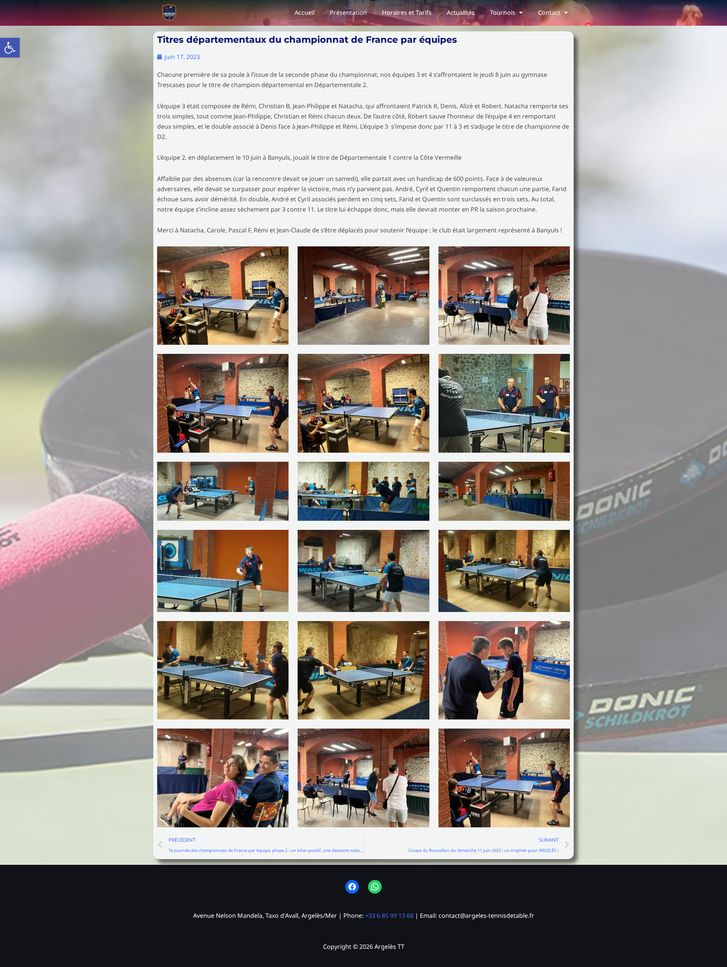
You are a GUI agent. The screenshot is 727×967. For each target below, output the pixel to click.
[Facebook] (352, 887)
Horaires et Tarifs (407, 12)
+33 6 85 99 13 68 (389, 915)
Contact (549, 12)
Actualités (461, 12)
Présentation (348, 12)
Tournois (502, 12)
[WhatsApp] (375, 887)
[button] (10, 48)
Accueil (305, 12)
